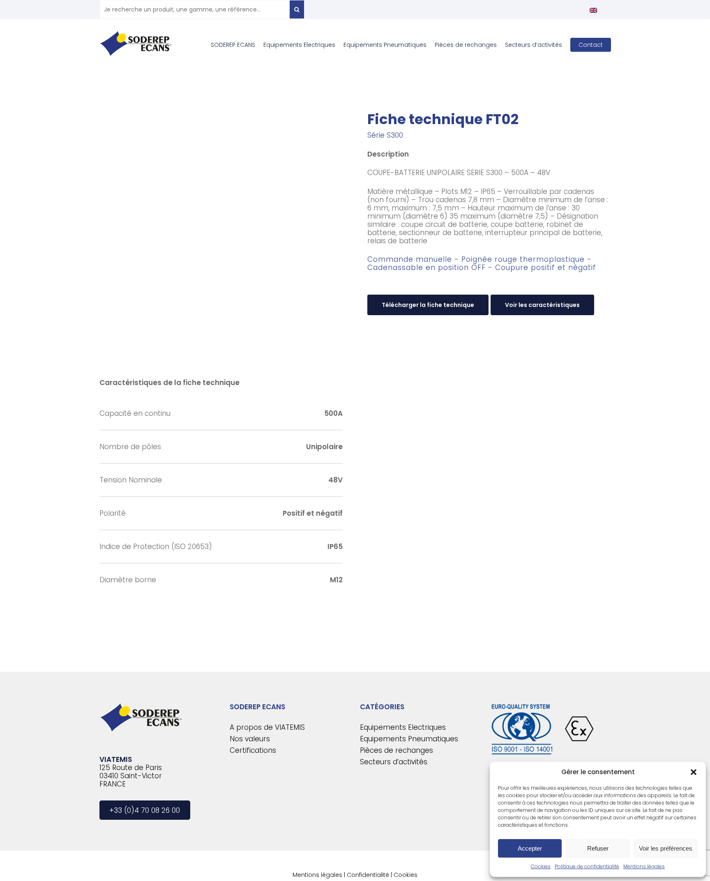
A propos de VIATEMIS (267, 727)
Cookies (541, 866)
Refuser (598, 848)
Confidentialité (368, 875)
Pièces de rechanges (396, 750)
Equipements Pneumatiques (409, 739)
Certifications (253, 750)
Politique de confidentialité (587, 866)
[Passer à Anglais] (593, 10)
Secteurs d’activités (393, 762)
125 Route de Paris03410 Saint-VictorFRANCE (130, 776)
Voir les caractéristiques (542, 305)
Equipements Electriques (403, 727)
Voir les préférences (665, 848)
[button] (693, 772)
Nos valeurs (250, 739)
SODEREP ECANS (257, 707)
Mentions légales (644, 866)
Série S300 (385, 135)
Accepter (530, 848)
